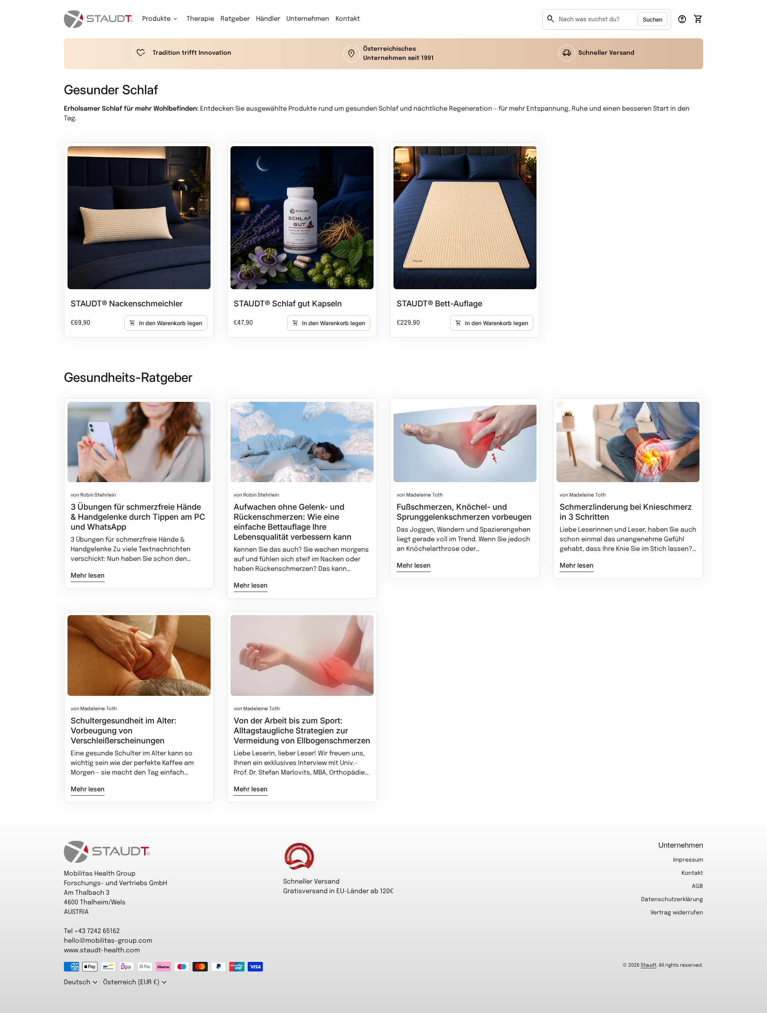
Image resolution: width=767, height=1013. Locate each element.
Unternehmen (307, 19)
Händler (268, 19)
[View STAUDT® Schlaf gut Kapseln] (302, 217)
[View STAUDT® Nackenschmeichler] (139, 217)
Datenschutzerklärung (672, 899)
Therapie (200, 19)
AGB (697, 886)
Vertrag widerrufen (676, 913)
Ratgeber (235, 19)
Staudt (648, 965)
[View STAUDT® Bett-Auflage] (465, 217)
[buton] (82, 982)
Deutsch (82, 982)
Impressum (688, 860)
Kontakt (348, 19)
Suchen (652, 19)
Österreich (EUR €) (136, 982)
